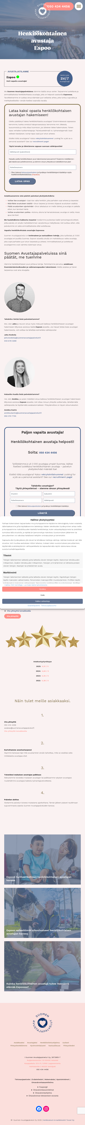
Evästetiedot (37, 1079)
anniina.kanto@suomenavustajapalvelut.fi (23, 413)
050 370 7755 (10, 416)
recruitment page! (41, 141)
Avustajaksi (32, 1043)
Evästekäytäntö (34, 605)
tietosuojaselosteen (29, 172)
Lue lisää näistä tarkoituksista (35, 585)
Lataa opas (22, 181)
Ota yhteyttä (12, 616)
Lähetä (42, 513)
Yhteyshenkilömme (18, 1046)
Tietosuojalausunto (48, 605)
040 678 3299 (10, 341)
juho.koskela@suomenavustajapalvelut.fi (22, 338)
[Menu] (79, 6)
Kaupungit (43, 1087)
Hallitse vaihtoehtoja (42, 601)
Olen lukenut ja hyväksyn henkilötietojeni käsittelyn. (43, 506)
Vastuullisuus (54, 1046)
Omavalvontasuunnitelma (42, 1082)
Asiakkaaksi (19, 1043)
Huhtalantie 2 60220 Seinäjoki (42, 1066)
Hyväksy (42, 589)
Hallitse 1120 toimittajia (13, 585)
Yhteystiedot (69, 1046)
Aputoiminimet (62, 1079)
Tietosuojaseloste (22, 1079)
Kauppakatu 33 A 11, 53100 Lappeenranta (42, 1063)
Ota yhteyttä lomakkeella (19, 611)
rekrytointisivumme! (44, 138)
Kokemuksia (50, 1079)
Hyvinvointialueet (38, 1046)
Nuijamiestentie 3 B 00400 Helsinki (42, 1060)
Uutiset (66, 1043)
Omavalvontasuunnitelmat (43, 1090)
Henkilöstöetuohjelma (50, 1043)
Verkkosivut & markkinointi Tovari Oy (58, 1120)
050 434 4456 (48, 452)
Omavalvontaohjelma (43, 1093)
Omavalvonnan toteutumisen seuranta (43, 1096)
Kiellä (42, 595)
